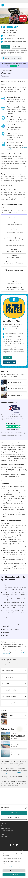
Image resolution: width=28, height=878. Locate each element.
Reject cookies (14, 870)
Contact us (3, 823)
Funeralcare (4, 836)
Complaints (4, 825)
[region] (14, 864)
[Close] (26, 808)
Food (2, 834)
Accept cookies (14, 874)
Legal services (4, 839)
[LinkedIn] (17, 845)
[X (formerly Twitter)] (13, 845)
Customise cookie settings (14, 866)
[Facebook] (10, 845)
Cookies (13, 850)
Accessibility (21, 850)
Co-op (2, 1)
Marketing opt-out (5, 828)
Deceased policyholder (7, 830)
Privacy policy (6, 850)
